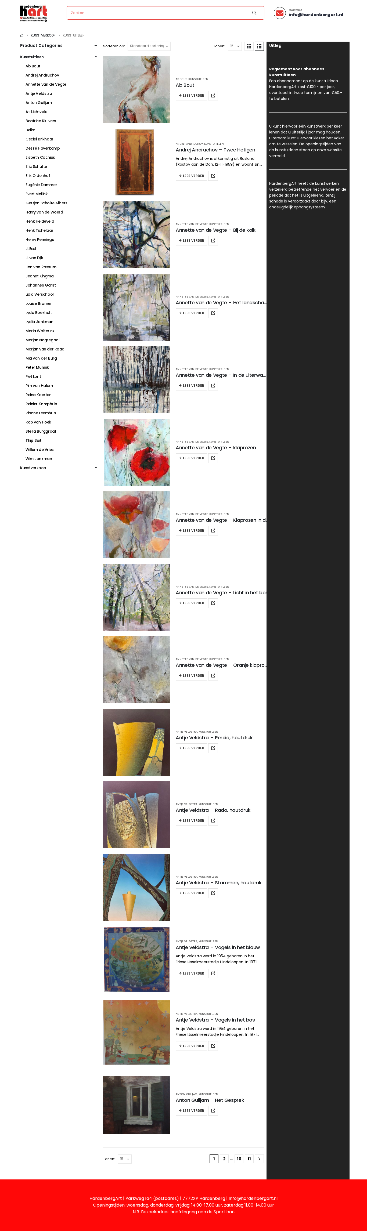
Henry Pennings (40, 239)
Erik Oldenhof (38, 175)
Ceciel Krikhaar (39, 139)
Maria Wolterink (40, 331)
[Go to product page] (136, 89)
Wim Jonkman (39, 458)
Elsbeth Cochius (40, 157)
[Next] (259, 1158)
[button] (249, 46)
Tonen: (219, 46)
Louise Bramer (39, 303)
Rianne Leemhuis (41, 413)
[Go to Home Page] (21, 35)
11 (249, 1159)
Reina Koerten (39, 394)
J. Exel (31, 248)
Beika (30, 130)
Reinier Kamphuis (41, 404)
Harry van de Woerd (44, 212)
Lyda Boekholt (39, 312)
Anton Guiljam (186, 1094)
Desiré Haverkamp (43, 148)
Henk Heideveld (40, 221)
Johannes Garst (41, 285)
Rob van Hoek (38, 422)
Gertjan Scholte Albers (46, 203)
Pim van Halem (39, 385)
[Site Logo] (33, 13)
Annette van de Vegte (192, 224)
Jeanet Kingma (40, 276)
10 (239, 1159)
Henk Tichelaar (39, 230)
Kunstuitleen (198, 79)
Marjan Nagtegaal (42, 340)
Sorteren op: (114, 46)
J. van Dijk (34, 257)
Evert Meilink (37, 194)
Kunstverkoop (33, 467)
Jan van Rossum (41, 267)
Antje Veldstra (186, 731)
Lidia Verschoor (40, 294)
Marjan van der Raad (45, 349)
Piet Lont (33, 376)
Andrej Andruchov (189, 144)
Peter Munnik (37, 367)
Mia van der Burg (41, 358)
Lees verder (193, 95)
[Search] (254, 12)
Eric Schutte (36, 166)
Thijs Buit (33, 440)
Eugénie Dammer (41, 184)
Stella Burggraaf (41, 431)
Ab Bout (181, 79)
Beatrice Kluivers (41, 121)
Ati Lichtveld (37, 111)
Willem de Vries (40, 449)
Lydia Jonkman (39, 321)
